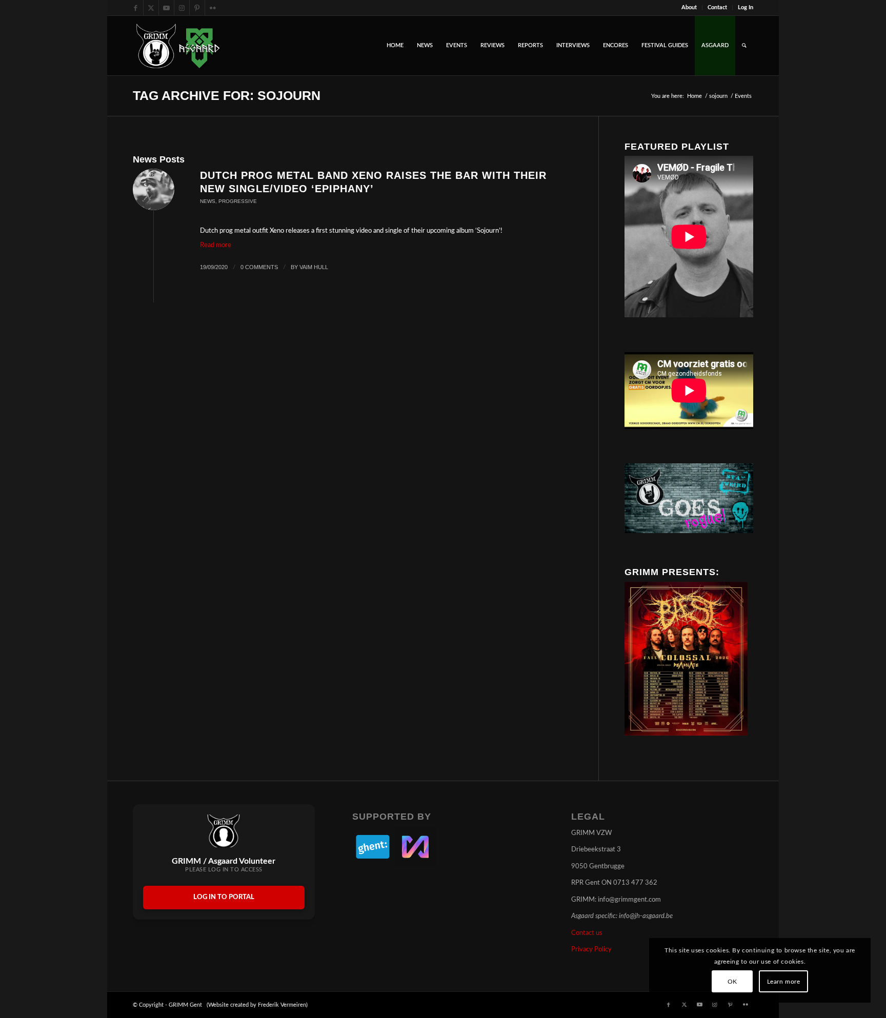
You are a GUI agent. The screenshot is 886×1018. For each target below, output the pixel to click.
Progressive (237, 201)
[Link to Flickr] (212, 7)
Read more (215, 245)
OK (732, 982)
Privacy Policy (591, 949)
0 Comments (259, 267)
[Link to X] (151, 7)
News (207, 201)
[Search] (744, 45)
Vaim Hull (313, 267)
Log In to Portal (223, 897)
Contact (717, 7)
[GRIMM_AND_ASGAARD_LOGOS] (178, 45)
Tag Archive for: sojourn (226, 95)
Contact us (586, 933)
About (689, 7)
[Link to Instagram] (181, 7)
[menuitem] (689, 7)
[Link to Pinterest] (197, 7)
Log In (745, 7)
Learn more (783, 982)
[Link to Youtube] (166, 7)
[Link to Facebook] (135, 7)
